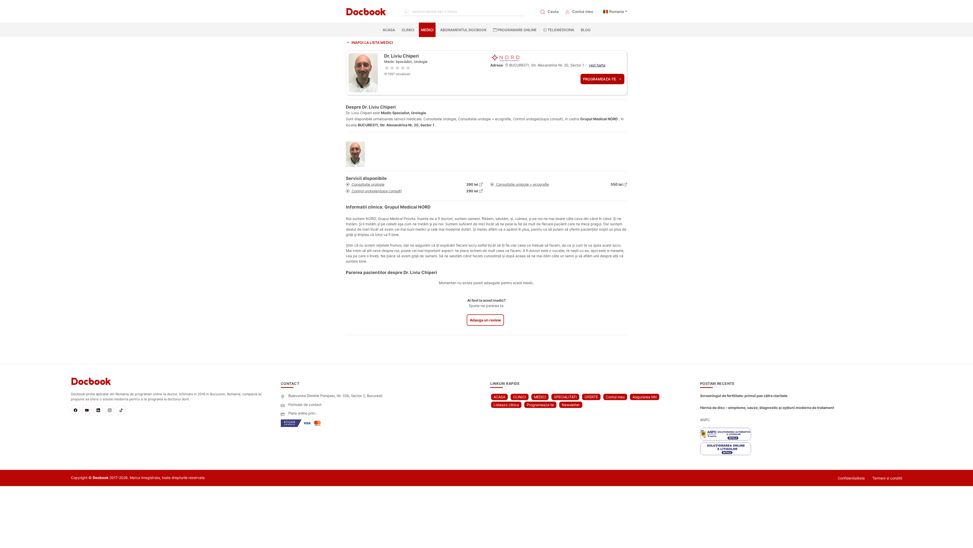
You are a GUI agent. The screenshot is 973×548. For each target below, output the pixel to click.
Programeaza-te (600, 79)
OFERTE (591, 397)
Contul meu (582, 11)
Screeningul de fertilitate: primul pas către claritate (744, 395)
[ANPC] (725, 434)
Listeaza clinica (506, 405)
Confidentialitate (851, 478)
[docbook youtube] (88, 410)
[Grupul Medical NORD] (505, 57)
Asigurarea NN (644, 397)
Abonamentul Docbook (463, 30)
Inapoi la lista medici (372, 42)
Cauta (553, 11)
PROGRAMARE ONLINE (517, 30)
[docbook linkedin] (99, 410)
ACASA (390, 30)
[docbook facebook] (76, 410)
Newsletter (571, 405)
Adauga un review (485, 320)
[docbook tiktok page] (122, 410)
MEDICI (427, 30)
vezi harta (597, 65)
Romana (616, 11)
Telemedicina (560, 30)
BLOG (586, 30)
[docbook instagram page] (111, 410)
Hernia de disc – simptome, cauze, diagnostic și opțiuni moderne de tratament (767, 407)
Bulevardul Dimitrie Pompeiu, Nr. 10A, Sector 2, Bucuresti (335, 395)
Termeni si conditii (887, 478)
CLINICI (408, 30)
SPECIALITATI (565, 397)
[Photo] (357, 154)
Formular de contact (305, 404)
